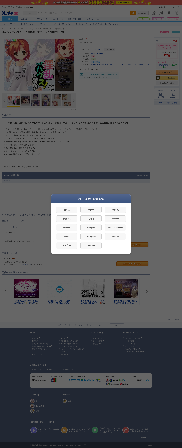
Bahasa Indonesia (115, 227)
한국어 (91, 218)
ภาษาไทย (67, 245)
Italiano (67, 236)
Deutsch (66, 227)
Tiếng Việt (91, 245)
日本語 (67, 209)
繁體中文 (67, 218)
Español (115, 218)
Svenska (115, 236)
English (91, 209)
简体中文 (115, 209)
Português (91, 236)
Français (91, 227)
